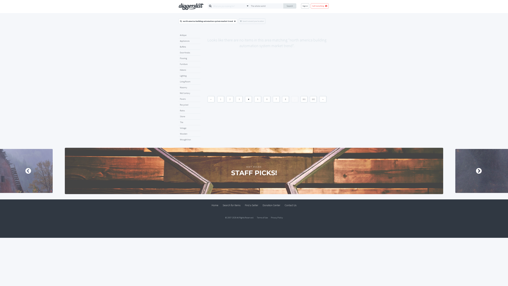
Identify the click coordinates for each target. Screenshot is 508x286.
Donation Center (271, 205)
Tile (181, 122)
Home (215, 205)
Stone (182, 116)
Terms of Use (262, 217)
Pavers (183, 99)
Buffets (183, 46)
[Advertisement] (266, 75)
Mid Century (185, 93)
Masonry (183, 87)
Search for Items (232, 205)
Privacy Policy (277, 217)
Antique (183, 35)
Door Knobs (185, 52)
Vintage (183, 128)
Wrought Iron (185, 139)
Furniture (184, 64)
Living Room (185, 81)
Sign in (305, 6)
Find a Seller (251, 205)
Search (290, 6)
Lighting (183, 75)
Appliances (184, 41)
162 (313, 99)
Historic (183, 70)
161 (304, 99)
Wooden (183, 133)
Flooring (183, 58)
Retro (182, 110)
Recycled (184, 104)
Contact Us (290, 205)
